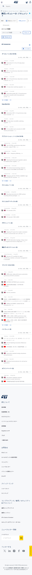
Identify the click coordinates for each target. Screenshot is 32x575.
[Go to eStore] (27, 2)
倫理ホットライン (6, 512)
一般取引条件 (5, 440)
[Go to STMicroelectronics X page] (5, 551)
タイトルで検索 (6, 29)
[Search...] (3, 6)
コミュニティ (5, 462)
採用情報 (4, 426)
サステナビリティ (6, 416)
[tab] (2, 21)
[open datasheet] (2, 63)
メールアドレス (5, 534)
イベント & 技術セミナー (8, 471)
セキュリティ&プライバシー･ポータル (11, 522)
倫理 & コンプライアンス (8, 508)
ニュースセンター (6, 466)
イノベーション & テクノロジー (9, 421)
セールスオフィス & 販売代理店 (9, 457)
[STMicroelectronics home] (16, 2)
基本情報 (4, 407)
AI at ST (4, 476)
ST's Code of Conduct (7, 517)
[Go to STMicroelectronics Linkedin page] (9, 551)
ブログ (3, 435)
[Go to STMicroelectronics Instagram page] (14, 551)
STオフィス (4, 452)
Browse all (7, 37)
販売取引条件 (17, 568)
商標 (22, 568)
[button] (2, 2)
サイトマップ (5, 493)
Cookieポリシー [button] (23, 569)
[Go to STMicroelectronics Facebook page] (19, 551)
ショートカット (5, 488)
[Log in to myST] (30, 2)
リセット (26, 32)
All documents (6, 25)
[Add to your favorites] (29, 45)
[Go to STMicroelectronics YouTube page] (23, 551)
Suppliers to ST (6, 430)
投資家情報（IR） (6, 412)
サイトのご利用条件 (8, 568)
